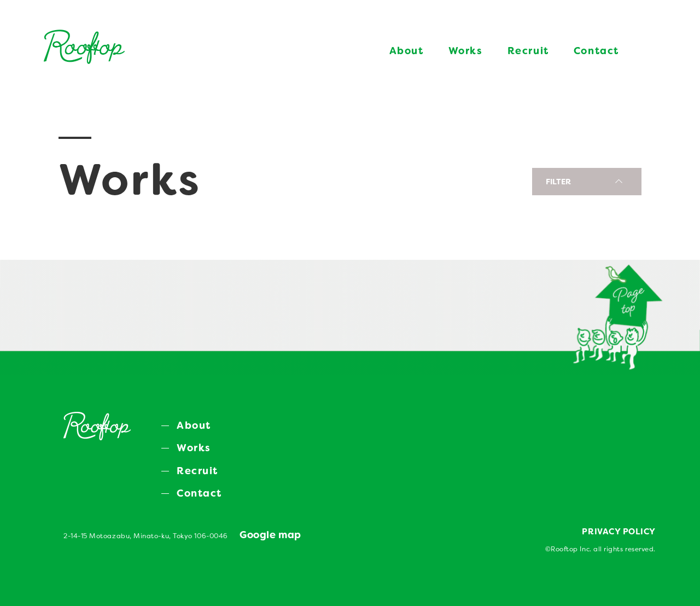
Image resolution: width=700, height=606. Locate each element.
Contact (596, 50)
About (406, 50)
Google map (270, 534)
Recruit (528, 50)
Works (465, 50)
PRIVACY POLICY (619, 531)
